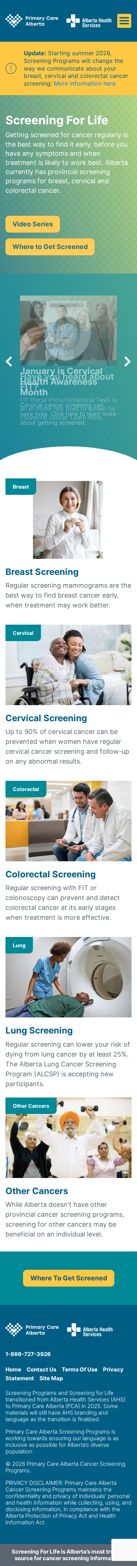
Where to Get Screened (50, 247)
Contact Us (41, 1369)
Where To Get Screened (68, 1278)
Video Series (32, 224)
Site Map (51, 1378)
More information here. (85, 83)
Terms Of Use (80, 1369)
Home (13, 1369)
